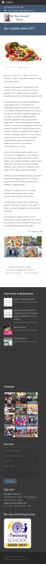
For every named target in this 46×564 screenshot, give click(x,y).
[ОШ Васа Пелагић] (14, 17)
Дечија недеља (20, 327)
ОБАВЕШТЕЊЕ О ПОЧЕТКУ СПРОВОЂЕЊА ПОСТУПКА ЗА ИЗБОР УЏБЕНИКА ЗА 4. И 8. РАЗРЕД (26, 314)
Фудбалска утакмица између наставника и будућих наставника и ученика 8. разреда (20, 270)
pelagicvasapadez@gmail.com (15, 503)
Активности (25, 67)
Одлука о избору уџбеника (24, 299)
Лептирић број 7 (20, 338)
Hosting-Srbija (23, 559)
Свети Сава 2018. (32, 273)
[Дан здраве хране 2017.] (23, 51)
